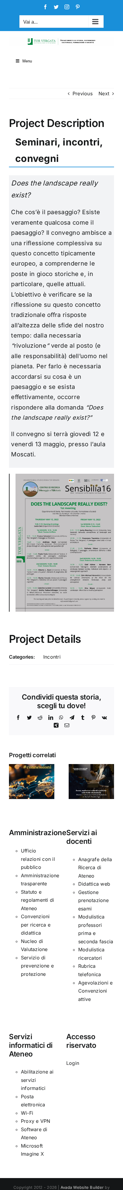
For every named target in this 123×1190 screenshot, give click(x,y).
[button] (13, 781)
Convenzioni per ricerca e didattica (35, 924)
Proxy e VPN (35, 1121)
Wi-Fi (27, 1113)
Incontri (52, 657)
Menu (27, 61)
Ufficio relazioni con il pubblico (38, 859)
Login (72, 1063)
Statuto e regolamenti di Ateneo (37, 900)
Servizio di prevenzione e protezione (37, 966)
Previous (83, 93)
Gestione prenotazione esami (93, 900)
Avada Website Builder (82, 1187)
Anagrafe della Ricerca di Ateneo (95, 867)
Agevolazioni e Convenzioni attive (95, 991)
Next (104, 93)
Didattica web (94, 884)
